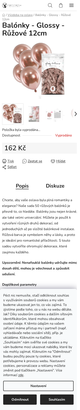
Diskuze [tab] (55, 185)
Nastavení (38, 386)
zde (20, 375)
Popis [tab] (22, 185)
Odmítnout (20, 399)
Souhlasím (57, 399)
